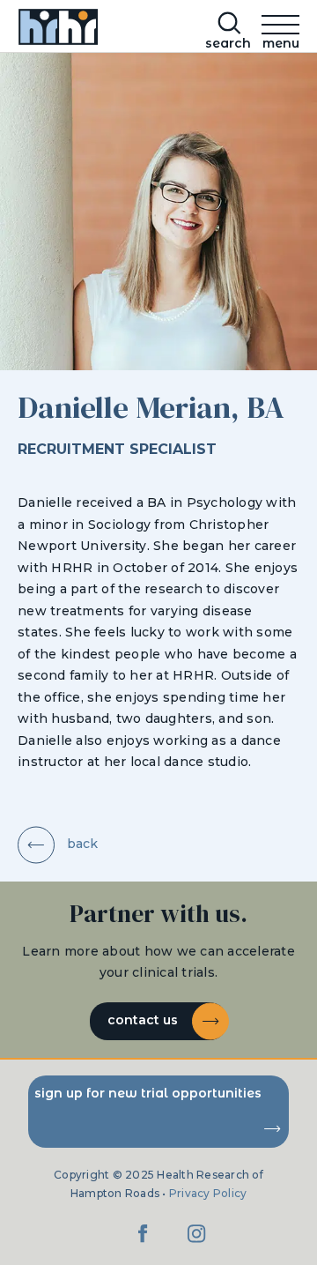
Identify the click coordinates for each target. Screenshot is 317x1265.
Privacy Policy (208, 1193)
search (228, 43)
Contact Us (144, 1020)
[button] (280, 28)
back (80, 844)
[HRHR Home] (56, 30)
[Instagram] (196, 1243)
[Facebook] (143, 1243)
